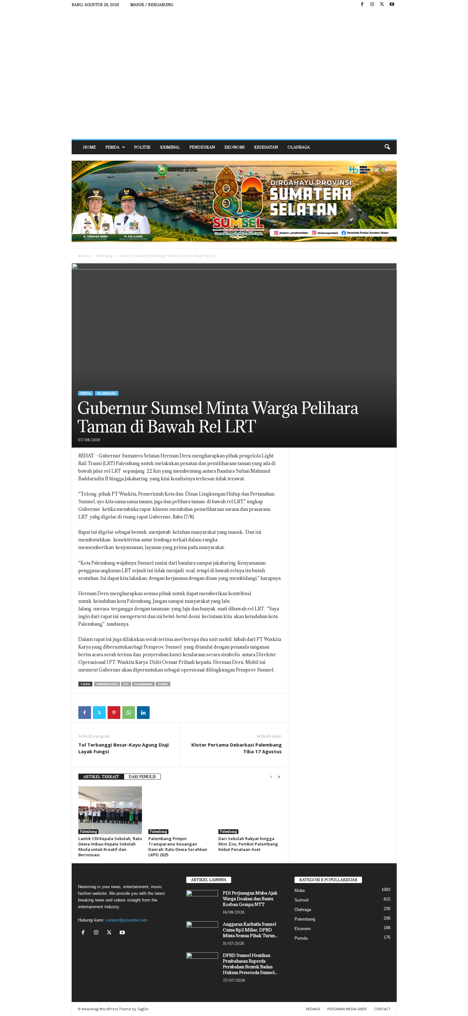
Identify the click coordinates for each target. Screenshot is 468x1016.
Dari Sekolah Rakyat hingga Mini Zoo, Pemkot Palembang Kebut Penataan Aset (248, 844)
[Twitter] (99, 712)
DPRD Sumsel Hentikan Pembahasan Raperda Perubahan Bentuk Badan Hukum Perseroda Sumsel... (250, 963)
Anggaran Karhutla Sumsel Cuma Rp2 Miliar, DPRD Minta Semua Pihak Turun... (250, 929)
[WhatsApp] (128, 712)
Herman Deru (107, 684)
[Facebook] (362, 4)
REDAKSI (313, 1008)
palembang (143, 684)
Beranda (84, 256)
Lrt (126, 684)
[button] (387, 147)
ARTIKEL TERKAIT (101, 776)
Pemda (112, 147)
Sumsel (301, 900)
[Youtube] (392, 4)
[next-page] (279, 777)
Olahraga (298, 147)
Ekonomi (234, 147)
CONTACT (382, 1008)
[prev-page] (271, 777)
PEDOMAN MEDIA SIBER (347, 1008)
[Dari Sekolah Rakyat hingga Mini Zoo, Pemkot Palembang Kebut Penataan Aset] (250, 810)
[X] (382, 4)
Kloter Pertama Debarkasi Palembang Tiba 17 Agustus (236, 748)
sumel (163, 684)
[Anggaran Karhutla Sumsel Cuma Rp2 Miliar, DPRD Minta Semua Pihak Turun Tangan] (202, 933)
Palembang (104, 256)
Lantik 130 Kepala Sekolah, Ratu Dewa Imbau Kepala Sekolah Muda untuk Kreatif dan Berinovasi (110, 847)
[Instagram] (372, 4)
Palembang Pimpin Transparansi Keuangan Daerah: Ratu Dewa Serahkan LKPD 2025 (177, 847)
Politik (142, 147)
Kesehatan (266, 147)
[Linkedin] (143, 712)
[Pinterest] (114, 712)
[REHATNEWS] (234, 74)
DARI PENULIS (142, 776)
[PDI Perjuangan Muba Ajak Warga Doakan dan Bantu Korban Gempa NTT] (202, 902)
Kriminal (170, 147)
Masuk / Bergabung (151, 4)
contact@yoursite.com (126, 920)
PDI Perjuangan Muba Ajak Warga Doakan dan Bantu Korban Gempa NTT (250, 898)
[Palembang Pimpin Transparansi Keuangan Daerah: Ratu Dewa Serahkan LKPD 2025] (180, 810)
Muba (299, 890)
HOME (89, 147)
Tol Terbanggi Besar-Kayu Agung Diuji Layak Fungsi (123, 748)
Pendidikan (202, 147)
